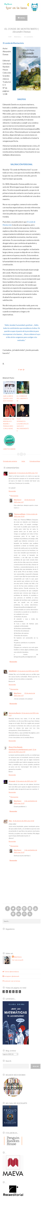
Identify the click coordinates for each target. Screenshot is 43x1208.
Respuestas (14, 496)
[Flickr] (29, 908)
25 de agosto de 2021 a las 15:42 (23, 821)
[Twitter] (13, 908)
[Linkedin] (18, 913)
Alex (10, 821)
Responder (12, 491)
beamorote (12, 473)
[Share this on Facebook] (19, 370)
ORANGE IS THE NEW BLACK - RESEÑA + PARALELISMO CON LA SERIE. (8, 423)
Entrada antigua (35, 461)
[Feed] (29, 913)
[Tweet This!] (21, 370)
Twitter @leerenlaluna (11, 971)
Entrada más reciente (10, 461)
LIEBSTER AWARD (9, 449)
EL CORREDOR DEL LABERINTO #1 (22, 398)
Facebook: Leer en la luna (11, 981)
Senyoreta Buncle (15, 713)
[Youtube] (35, 908)
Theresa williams (20, 514)
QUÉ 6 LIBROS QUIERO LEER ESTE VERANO (8, 398)
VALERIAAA (13, 671)
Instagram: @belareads (11, 976)
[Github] (24, 913)
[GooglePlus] (18, 908)
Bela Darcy (17, 500)
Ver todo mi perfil (17, 960)
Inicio (23, 461)
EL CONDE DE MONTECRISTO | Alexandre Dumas (21, 30)
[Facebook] (7, 908)
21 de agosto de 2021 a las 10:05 (28, 671)
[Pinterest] (13, 913)
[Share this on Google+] (23, 370)
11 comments (28, 37)
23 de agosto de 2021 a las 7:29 (26, 781)
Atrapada (12, 781)
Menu (22, 18)
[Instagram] (24, 908)
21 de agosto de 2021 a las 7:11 (27, 473)
